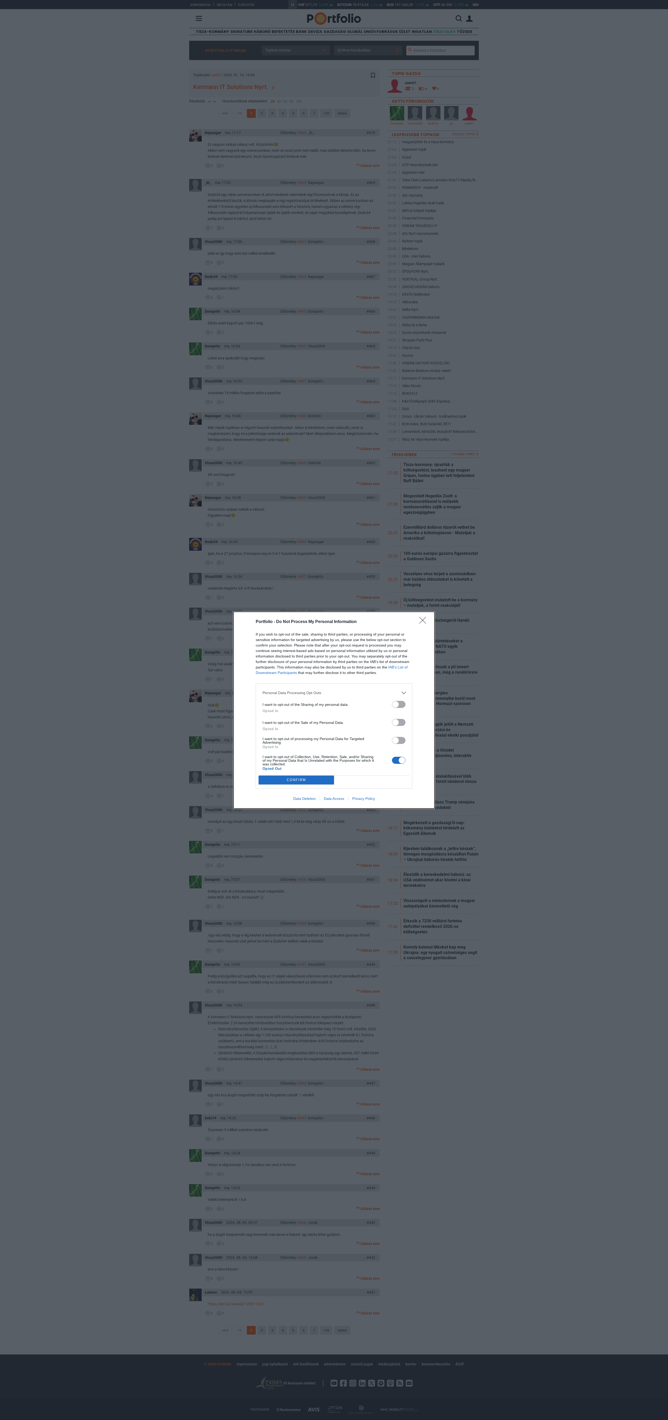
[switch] (398, 704)
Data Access (334, 798)
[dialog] (334, 710)
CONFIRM (296, 780)
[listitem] (334, 693)
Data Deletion (304, 798)
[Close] (424, 622)
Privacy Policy (363, 798)
